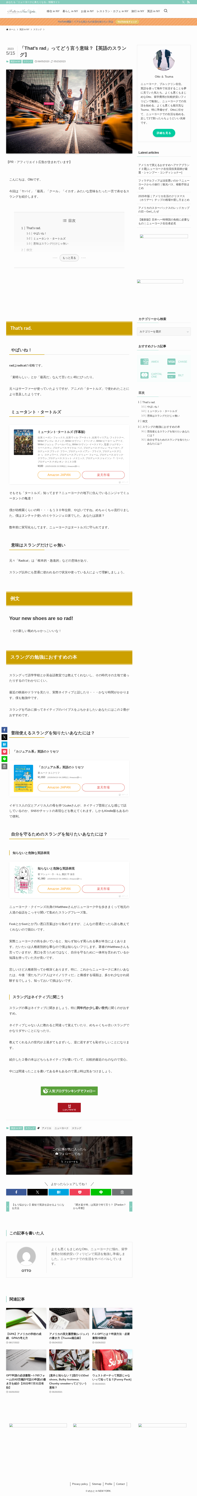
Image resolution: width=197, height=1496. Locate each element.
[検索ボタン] (165, 11)
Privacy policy (80, 1484)
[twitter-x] (183, 2)
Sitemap (96, 1484)
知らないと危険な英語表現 (56, 868)
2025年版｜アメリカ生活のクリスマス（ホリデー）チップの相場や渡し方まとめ (163, 198)
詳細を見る (164, 132)
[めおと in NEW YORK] (22, 11)
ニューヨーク (61, 1128)
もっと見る (69, 257)
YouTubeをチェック (127, 22)
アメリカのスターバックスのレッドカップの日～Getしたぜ (163, 209)
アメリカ (46, 1128)
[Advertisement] (69, 292)
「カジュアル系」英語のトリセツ (61, 767)
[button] (16, 1192)
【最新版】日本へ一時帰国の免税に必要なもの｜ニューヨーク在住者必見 (163, 221)
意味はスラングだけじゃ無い (50, 243)
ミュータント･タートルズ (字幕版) (61, 431)
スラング (28, 61)
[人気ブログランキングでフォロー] (69, 1094)
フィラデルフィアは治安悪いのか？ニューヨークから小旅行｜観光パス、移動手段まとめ (163, 184)
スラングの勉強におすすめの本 (161, 426)
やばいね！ (40, 233)
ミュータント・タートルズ (49, 238)
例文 (29, 250)
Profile (108, 1484)
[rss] (188, 2)
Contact (120, 1484)
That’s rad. (33, 228)
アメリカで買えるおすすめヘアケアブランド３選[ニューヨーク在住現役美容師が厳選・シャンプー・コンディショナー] (163, 168)
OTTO (26, 1271)
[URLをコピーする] (122, 1192)
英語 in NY (15, 61)
